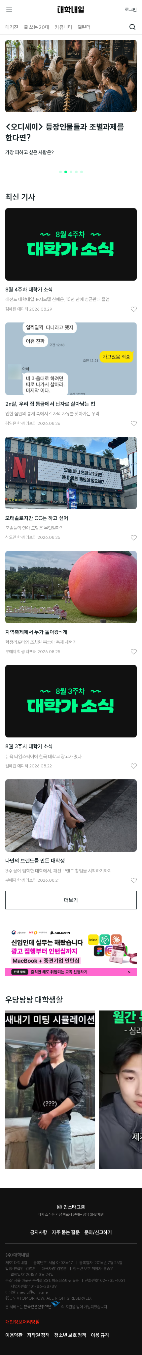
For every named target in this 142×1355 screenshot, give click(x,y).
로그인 (131, 10)
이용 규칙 (100, 1335)
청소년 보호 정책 (70, 1335)
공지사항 (38, 1232)
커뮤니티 (63, 27)
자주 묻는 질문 (66, 1232)
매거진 (11, 27)
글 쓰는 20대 (36, 27)
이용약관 (13, 1335)
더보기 (71, 900)
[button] (60, 172)
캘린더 (84, 27)
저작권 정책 (38, 1335)
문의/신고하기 (98, 1232)
